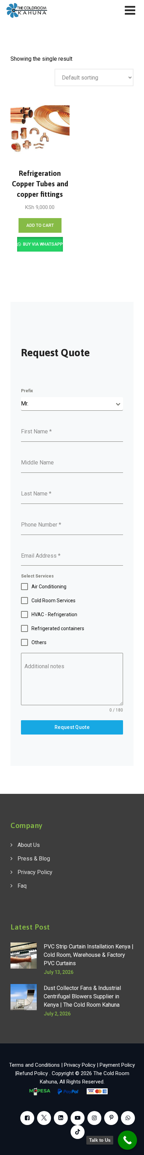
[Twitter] (44, 1118)
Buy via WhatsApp (42, 244)
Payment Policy (117, 1065)
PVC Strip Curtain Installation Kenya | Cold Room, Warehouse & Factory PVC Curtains (89, 955)
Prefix (27, 390)
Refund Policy (32, 1073)
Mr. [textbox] (24, 403)
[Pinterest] (111, 1118)
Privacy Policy (34, 872)
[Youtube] (78, 1118)
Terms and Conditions (34, 1065)
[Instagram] (94, 1118)
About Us (28, 845)
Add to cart (40, 225)
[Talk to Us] (127, 1140)
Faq (22, 885)
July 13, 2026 (58, 972)
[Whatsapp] (128, 1118)
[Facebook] (27, 1118)
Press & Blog (33, 858)
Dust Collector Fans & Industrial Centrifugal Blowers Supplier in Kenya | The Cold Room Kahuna (82, 996)
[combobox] (72, 404)
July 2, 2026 (57, 1013)
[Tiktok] (78, 1132)
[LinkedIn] (61, 1118)
